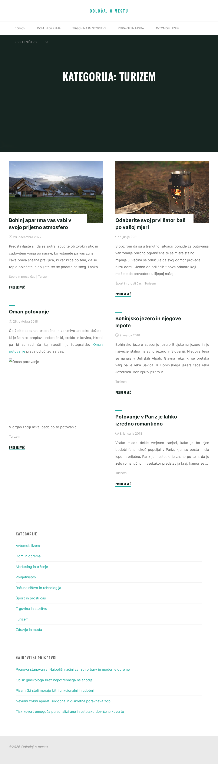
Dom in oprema (28, 556)
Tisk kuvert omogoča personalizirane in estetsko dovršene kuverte (70, 711)
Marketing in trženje (32, 567)
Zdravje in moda (29, 629)
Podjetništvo (26, 577)
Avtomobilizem (28, 545)
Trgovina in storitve (31, 608)
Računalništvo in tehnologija (38, 588)
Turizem (43, 277)
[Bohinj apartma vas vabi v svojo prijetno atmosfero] (56, 192)
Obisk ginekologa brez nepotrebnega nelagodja (54, 680)
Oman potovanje (29, 312)
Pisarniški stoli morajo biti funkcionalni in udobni (55, 690)
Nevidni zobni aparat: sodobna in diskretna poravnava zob (63, 701)
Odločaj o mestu (109, 11)
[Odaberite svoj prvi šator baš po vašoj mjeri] (162, 192)
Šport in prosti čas (22, 277)
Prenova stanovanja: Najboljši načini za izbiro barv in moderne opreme (73, 669)
